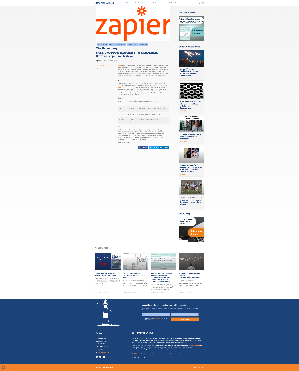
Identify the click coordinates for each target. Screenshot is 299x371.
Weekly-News (143, 44)
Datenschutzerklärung (158, 318)
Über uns (170, 349)
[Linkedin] (104, 357)
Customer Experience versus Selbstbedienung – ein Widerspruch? (191, 137)
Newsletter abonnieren (106, 367)
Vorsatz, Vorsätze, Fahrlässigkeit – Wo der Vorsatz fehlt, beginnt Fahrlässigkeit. (189, 72)
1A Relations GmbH (194, 345)
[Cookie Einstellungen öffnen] (3, 369)
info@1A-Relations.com (103, 350)
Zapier (119, 65)
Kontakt (159, 354)
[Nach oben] (202, 367)
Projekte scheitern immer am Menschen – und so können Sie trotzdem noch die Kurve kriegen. (191, 201)
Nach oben (197, 367)
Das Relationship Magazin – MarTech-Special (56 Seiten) (105, 275)
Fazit (98, 73)
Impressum (166, 354)
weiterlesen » (183, 78)
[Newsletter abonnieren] (96, 367)
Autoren (153, 354)
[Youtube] (100, 357)
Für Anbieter (112, 44)
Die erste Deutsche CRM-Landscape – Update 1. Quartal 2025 (134, 275)
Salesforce (120, 87)
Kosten (98, 71)
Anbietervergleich (102, 44)
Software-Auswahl (133, 44)
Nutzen (98, 68)
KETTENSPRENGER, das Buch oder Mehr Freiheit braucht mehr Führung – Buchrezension (191, 105)
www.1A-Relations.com (103, 352)
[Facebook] (97, 357)
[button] (202, 3)
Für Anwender (122, 44)
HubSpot (163, 85)
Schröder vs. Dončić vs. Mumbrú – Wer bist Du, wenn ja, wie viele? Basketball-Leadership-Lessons (191, 168)
